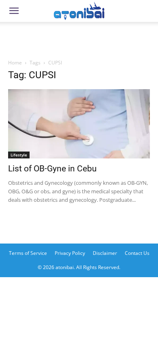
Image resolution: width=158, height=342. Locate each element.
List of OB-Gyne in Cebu (52, 168)
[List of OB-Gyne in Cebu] (79, 123)
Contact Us (137, 253)
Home (15, 62)
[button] (14, 11)
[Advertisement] (79, 38)
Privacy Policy (70, 253)
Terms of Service (28, 253)
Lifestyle (19, 155)
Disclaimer (105, 253)
